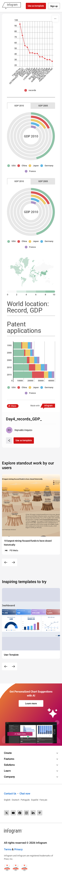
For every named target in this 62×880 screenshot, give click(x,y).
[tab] (19, 105)
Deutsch (15, 800)
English (7, 800)
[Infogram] (11, 6)
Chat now (25, 793)
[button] (31, 90)
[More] (55, 19)
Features (9, 758)
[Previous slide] (6, 562)
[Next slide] (13, 562)
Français (43, 800)
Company (9, 776)
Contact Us (10, 793)
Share (13, 406)
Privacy (18, 849)
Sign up (54, 6)
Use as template (36, 5)
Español (34, 800)
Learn (7, 770)
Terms (7, 849)
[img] (33, 127)
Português (25, 800)
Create (8, 752)
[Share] (9, 440)
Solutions (9, 764)
